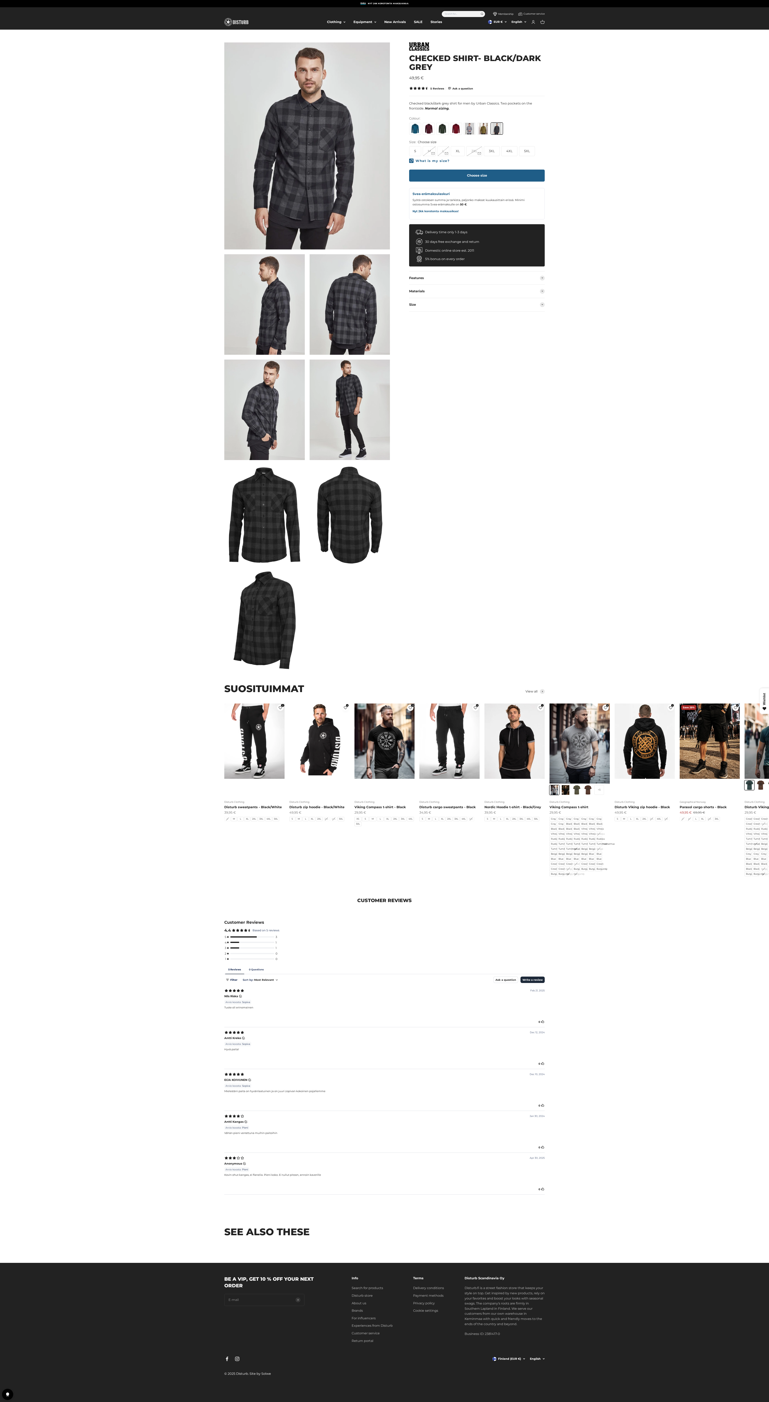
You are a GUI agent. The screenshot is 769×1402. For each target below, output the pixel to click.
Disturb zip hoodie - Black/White (316, 807)
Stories (436, 22)
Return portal (362, 1341)
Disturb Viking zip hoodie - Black (642, 807)
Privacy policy (424, 1303)
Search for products (367, 1288)
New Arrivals (395, 22)
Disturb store (362, 1295)
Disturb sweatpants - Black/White (253, 807)
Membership (505, 13)
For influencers (364, 1318)
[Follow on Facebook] (227, 1359)
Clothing (334, 22)
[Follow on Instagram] (237, 1359)
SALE (418, 22)
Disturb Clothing (234, 801)
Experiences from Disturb (372, 1326)
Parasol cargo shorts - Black (703, 807)
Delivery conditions (428, 1288)
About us (359, 1303)
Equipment (362, 22)
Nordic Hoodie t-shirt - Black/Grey (512, 807)
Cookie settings (425, 1311)
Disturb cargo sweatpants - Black (447, 807)
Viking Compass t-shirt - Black (380, 807)
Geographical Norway (693, 801)
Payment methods (428, 1295)
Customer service (534, 13)
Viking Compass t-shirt (569, 807)
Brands (357, 1311)
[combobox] (460, 14)
